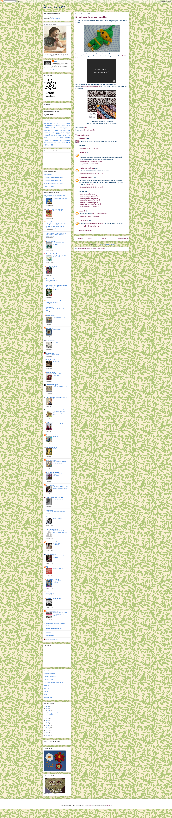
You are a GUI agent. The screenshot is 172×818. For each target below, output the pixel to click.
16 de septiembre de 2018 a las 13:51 (91, 187)
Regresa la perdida (58, 568)
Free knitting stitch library (54, 628)
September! (56, 436)
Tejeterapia (49, 567)
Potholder (47, 135)
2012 (47, 725)
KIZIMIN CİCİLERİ (51, 372)
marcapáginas (48, 134)
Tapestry (46, 142)
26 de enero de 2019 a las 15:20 (89, 207)
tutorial (67, 143)
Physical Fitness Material (52, 354)
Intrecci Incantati (51, 241)
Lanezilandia (50, 353)
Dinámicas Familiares (58, 399)
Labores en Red (51, 460)
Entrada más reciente (83, 239)
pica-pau (48, 632)
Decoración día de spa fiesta (60, 210)
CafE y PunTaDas (51, 360)
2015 (47, 718)
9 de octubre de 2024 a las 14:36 (89, 226)
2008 (47, 735)
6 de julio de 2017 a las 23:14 (88, 164)
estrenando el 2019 (58, 424)
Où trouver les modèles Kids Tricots (55, 511)
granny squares (63, 130)
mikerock (82, 211)
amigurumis (85, 130)
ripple (56, 138)
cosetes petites (50, 340)
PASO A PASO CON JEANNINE (55, 209)
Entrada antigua (121, 239)
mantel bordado (65, 132)
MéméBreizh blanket (51, 280)
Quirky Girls (56, 267)
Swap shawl (63, 140)
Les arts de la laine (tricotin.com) (53, 682)
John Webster (83, 220)
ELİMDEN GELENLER (52, 472)
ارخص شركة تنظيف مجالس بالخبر (89, 202)
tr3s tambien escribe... (86, 168)
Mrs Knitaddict (50, 485)
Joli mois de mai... (51, 593)
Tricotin (63, 142)
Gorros (53, 130)
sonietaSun (83, 138)
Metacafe (46, 685)
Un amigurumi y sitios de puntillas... (54, 713)
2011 (47, 728)
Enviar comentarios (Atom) (106, 244)
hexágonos (47, 132)
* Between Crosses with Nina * (55, 497)
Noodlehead (49, 307)
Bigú (55, 61)
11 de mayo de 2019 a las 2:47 (89, 216)
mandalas (57, 132)
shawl (61, 138)
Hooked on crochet (52, 529)
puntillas (92, 130)
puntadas (54, 135)
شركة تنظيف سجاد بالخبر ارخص (89, 196)
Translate (57, 18)
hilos (52, 132)
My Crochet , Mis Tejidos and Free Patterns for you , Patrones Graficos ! (56, 287)
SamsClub (89, 184)
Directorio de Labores (52, 611)
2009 (47, 732)
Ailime (90, 805)
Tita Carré (82, 152)
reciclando (51, 138)
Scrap (45, 694)
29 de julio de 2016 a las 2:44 (88, 148)
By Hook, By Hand (51, 266)
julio (49, 710)
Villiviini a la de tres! (58, 449)
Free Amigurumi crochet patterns (56, 233)
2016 (47, 708)
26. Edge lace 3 (57, 600)
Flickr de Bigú (48, 174)
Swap (57, 140)
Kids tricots (49, 510)
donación (58, 128)
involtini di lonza (57, 329)
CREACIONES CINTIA (52, 579)
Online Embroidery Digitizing (94, 223)
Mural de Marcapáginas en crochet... (54, 183)
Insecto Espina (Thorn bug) (60, 198)
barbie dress (56, 123)
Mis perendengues (51, 447)
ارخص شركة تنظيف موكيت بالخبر (89, 200)
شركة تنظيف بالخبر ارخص (87, 194)
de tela (53, 128)
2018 (47, 706)
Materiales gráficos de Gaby (91, 86)
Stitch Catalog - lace (52, 639)
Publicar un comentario (85, 230)
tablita (68, 140)
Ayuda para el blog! (49, 673)
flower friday (47, 130)
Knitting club (50, 635)
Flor (69, 128)
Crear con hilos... (56, 7)
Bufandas (57, 125)
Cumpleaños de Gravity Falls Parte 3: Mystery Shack (59, 413)
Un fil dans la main (51, 592)
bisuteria (63, 123)
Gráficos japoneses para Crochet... (54, 177)
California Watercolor (50, 676)
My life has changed (58, 499)
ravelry (46, 691)
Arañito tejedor (50, 315)
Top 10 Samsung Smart (99, 213)
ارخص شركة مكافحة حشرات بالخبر (90, 204)
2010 (47, 730)
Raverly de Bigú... (49, 186)
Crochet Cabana (48, 679)
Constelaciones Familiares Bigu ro (56, 397)
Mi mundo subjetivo (52, 542)
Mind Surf (47, 688)
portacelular (66, 134)
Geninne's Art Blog (51, 435)
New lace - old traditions (53, 598)
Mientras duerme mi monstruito (55, 410)
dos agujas (63, 128)
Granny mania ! (50, 279)
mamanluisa (49, 328)
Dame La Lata (50, 422)
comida (68, 125)
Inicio (104, 239)
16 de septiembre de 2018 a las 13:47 (91, 173)
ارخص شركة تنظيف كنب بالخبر (88, 198)
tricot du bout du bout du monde (56, 301)
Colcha (63, 125)
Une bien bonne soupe (52, 302)
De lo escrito (56, 361)
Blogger (108, 805)
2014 (47, 720)
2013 (47, 723)
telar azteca (57, 142)
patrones (57, 134)
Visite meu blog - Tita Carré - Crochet (91, 161)
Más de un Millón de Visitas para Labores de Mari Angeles (60, 614)
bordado (50, 125)
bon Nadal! (55, 342)
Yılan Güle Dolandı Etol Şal (60, 386)
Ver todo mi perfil (49, 70)
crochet (47, 128)
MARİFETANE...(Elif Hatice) (54, 385)
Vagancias (48, 145)
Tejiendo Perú (48, 697)
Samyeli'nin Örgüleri (52, 254)
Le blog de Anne (51, 222)
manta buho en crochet (59, 317)
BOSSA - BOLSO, (57, 518)
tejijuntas (51, 142)
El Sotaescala (50, 517)
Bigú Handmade (51, 554)
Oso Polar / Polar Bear (59, 289)
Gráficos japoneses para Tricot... (53, 180)
